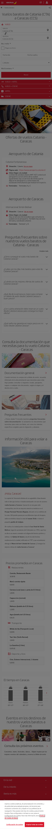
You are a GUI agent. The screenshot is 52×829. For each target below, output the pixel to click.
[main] (26, 814)
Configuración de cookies (14, 824)
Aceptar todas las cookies (34, 824)
